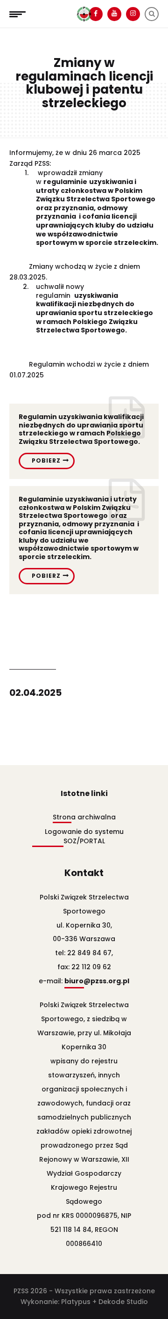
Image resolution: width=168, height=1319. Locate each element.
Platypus (76, 1301)
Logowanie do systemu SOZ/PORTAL (84, 836)
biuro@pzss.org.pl (96, 981)
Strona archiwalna (84, 817)
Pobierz (46, 460)
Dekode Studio (123, 1301)
